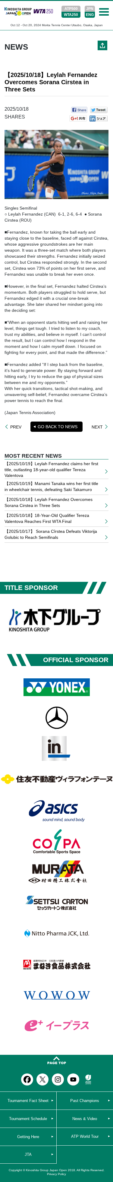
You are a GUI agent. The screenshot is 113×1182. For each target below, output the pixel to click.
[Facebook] (27, 1079)
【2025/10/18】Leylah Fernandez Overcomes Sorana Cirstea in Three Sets (49, 502)
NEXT (97, 427)
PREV (15, 427)
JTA (28, 1154)
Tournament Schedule (28, 1118)
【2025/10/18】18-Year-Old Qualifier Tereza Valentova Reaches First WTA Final (47, 518)
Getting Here (28, 1136)
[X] (42, 1079)
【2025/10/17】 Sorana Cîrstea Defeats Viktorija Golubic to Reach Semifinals (51, 534)
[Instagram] (58, 1079)
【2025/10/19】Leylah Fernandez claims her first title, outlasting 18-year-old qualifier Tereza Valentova (51, 469)
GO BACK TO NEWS (57, 426)
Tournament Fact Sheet (28, 1100)
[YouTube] (73, 1079)
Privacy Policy (56, 1174)
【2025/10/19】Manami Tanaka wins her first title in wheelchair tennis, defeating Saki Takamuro (51, 486)
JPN (89, 9)
